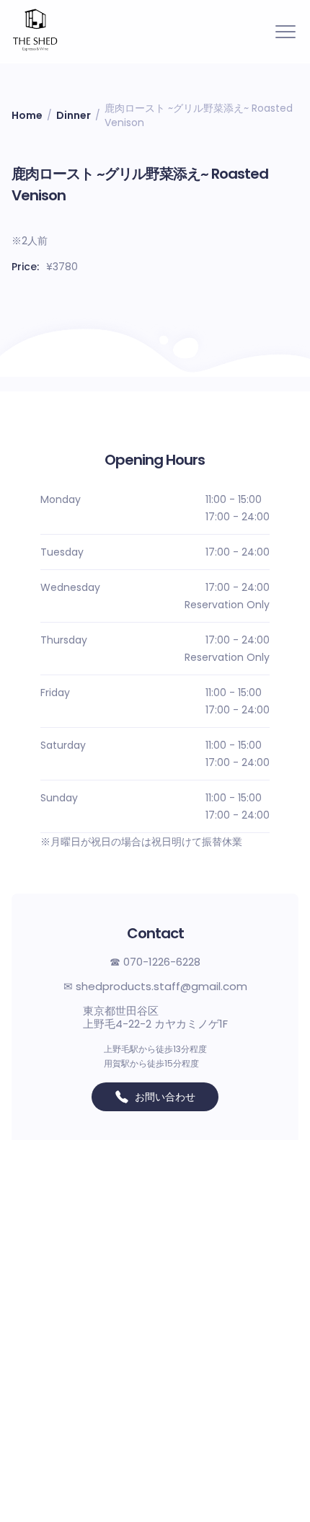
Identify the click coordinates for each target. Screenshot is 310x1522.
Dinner (73, 115)
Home (27, 115)
